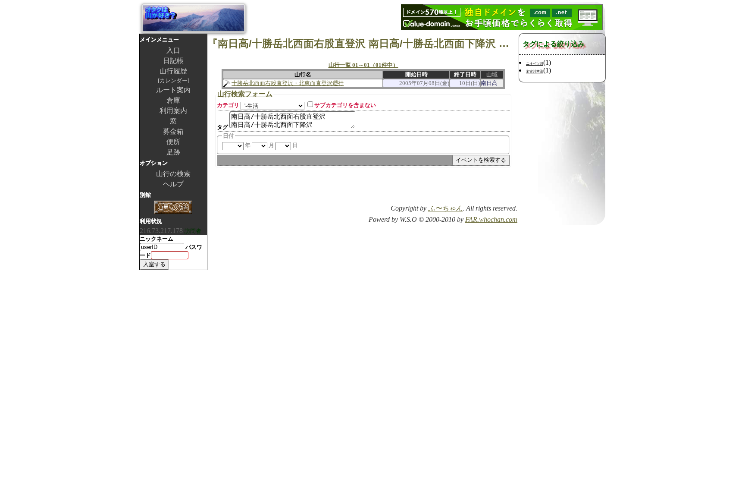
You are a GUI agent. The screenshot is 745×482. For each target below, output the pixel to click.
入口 (173, 50)
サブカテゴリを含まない (345, 105)
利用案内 (173, 110)
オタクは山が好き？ (193, 18)
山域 (492, 74)
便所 (173, 141)
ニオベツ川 (534, 64)
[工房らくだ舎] (173, 208)
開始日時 (416, 74)
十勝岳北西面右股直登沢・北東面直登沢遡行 (288, 83)
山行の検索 (173, 173)
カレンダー (174, 80)
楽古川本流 (534, 71)
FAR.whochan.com (491, 219)
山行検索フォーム (244, 94)
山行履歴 (173, 71)
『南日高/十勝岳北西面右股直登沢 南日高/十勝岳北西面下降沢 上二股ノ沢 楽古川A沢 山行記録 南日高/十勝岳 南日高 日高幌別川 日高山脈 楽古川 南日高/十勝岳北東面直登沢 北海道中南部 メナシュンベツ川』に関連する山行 (363, 43)
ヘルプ (173, 184)
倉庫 (173, 100)
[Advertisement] (416, 189)
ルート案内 (173, 90)
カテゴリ (228, 105)
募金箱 (173, 131)
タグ (222, 127)
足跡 (173, 152)
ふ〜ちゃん (445, 208)
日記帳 (173, 60)
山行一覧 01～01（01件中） (363, 65)
